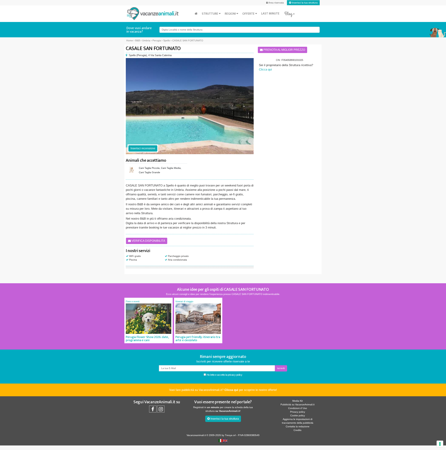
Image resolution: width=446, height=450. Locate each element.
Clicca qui (265, 69)
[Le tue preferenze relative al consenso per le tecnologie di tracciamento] (440, 444)
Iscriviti (281, 368)
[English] (225, 440)
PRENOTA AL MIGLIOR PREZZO (284, 49)
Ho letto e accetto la (224, 374)
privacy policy (235, 374)
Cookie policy (297, 415)
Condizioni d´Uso (297, 408)
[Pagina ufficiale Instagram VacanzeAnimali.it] (160, 410)
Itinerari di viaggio (184, 301)
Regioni (230, 13)
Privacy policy (297, 411)
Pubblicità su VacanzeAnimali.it (297, 404)
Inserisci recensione (142, 148)
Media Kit (297, 400)
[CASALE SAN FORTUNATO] (190, 106)
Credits (297, 430)
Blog (288, 13)
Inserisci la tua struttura (304, 2)
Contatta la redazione (297, 426)
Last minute (270, 13)
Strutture (210, 13)
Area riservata (276, 2)
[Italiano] (220, 440)
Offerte (248, 13)
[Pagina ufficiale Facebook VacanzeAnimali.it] (152, 410)
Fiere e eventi (133, 301)
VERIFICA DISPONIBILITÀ (148, 240)
